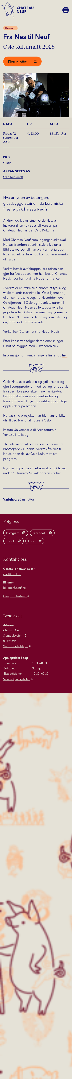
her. (64, 355)
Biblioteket (59, 133)
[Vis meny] (65, 10)
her (58, 473)
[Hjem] (18, 11)
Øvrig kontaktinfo (15, 596)
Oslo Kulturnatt (13, 177)
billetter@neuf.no (14, 588)
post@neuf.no (12, 574)
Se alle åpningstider (16, 679)
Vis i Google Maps (15, 646)
